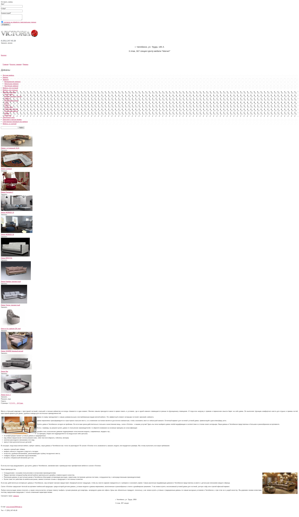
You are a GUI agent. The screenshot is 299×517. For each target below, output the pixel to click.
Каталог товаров (15, 64)
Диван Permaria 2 (7, 192)
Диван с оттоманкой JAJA (10, 148)
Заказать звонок (6, 43)
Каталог (4, 55)
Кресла (7, 105)
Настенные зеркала (11, 86)
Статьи (63, 59)
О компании (12, 59)
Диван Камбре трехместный (11, 281)
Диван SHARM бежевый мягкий (12, 351)
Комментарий (5, 13)
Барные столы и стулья (12, 96)
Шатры (6, 113)
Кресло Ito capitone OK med (11, 328)
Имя (2, 4)
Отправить (5, 24)
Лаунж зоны (8, 107)
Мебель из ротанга (9, 92)
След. (21, 403)
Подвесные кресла (11, 111)
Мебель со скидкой (9, 124)
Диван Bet (4, 371)
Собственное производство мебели (15, 122)
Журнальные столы (11, 100)
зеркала (16, 496)
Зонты (6, 103)
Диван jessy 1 (6, 395)
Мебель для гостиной (10, 88)
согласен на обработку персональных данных (19, 22)
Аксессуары (8, 94)
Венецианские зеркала (12, 82)
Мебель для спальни (10, 90)
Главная (5, 64)
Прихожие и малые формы (12, 119)
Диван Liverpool (6, 169)
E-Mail (3, 8)
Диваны (25, 64)
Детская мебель (8, 75)
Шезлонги (7, 115)
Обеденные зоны (9, 117)
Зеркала (6, 79)
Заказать (4, 150)
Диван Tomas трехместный (10, 305)
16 (18, 403)
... (16, 403)
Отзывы (82, 59)
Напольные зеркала (11, 84)
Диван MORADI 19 (7, 212)
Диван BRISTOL (6, 258)
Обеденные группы (11, 109)
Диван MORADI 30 (7, 234)
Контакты (103, 59)
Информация (40, 59)
